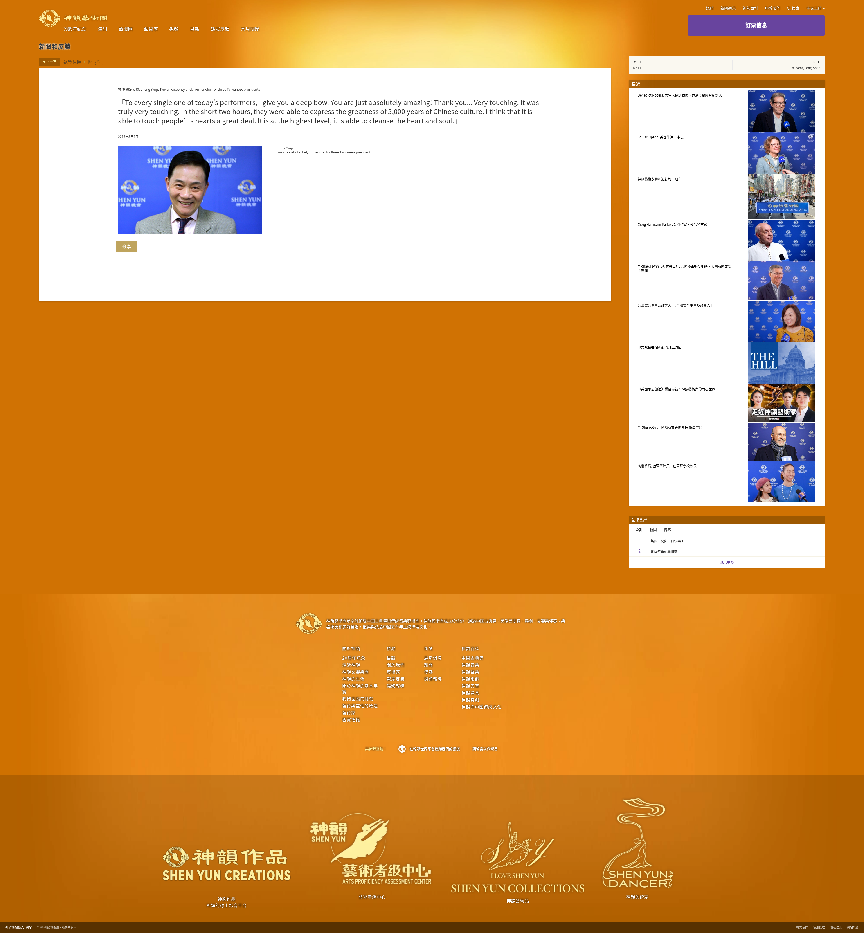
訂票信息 (756, 25)
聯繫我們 (772, 8)
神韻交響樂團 (355, 672)
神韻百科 (750, 8)
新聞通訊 (728, 8)
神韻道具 (470, 693)
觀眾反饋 (220, 29)
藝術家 (151, 29)
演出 (102, 29)
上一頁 (51, 61)
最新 (194, 29)
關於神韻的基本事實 (360, 689)
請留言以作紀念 (485, 748)
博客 (667, 529)
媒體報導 (396, 686)
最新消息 (433, 658)
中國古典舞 (472, 658)
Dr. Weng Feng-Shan (806, 67)
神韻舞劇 (470, 700)
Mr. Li (637, 67)
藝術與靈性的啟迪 (360, 705)
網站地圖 (853, 927)
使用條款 (819, 927)
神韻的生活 (353, 679)
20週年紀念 (75, 29)
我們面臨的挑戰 (358, 698)
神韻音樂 (470, 665)
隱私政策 (836, 927)
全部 (639, 529)
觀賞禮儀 (351, 719)
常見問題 (250, 29)
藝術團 (126, 29)
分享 (126, 246)
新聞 (653, 529)
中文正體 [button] (814, 8)
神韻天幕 (470, 686)
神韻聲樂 (470, 672)
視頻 (174, 29)
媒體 (710, 8)
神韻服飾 (470, 679)
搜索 (795, 8)
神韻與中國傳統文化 (481, 707)
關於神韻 (351, 648)
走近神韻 (351, 665)
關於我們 (396, 665)
